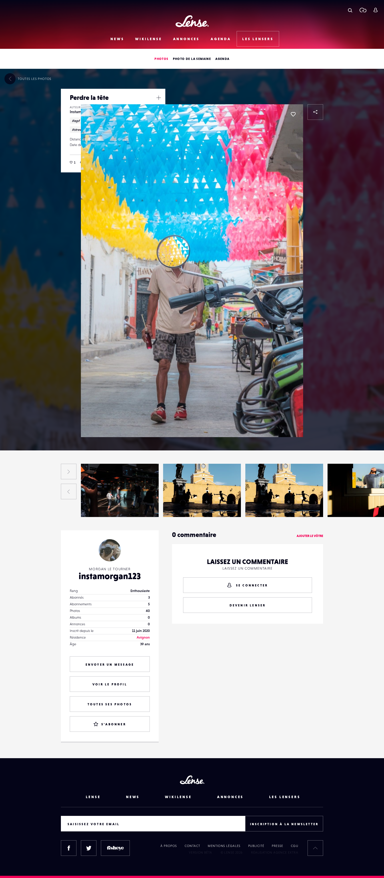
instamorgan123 (110, 576)
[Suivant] (68, 471)
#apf (76, 121)
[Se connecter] (375, 10)
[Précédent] (68, 491)
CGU (294, 846)
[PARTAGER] (315, 112)
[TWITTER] (88, 848)
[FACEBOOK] (68, 848)
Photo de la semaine (192, 59)
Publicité (256, 846)
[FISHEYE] (115, 848)
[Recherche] (350, 10)
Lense (93, 797)
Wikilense (148, 39)
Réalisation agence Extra (274, 852)
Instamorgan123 (15, 508)
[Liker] (293, 114)
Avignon (143, 637)
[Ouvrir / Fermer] (158, 97)
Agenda (221, 39)
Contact (192, 846)
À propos (168, 846)
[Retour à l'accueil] (192, 21)
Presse (277, 846)
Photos (161, 59)
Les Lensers (258, 39)
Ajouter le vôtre (310, 536)
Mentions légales (224, 846)
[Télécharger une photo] (362, 10)
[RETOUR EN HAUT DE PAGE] (315, 848)
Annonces (186, 39)
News (117, 39)
